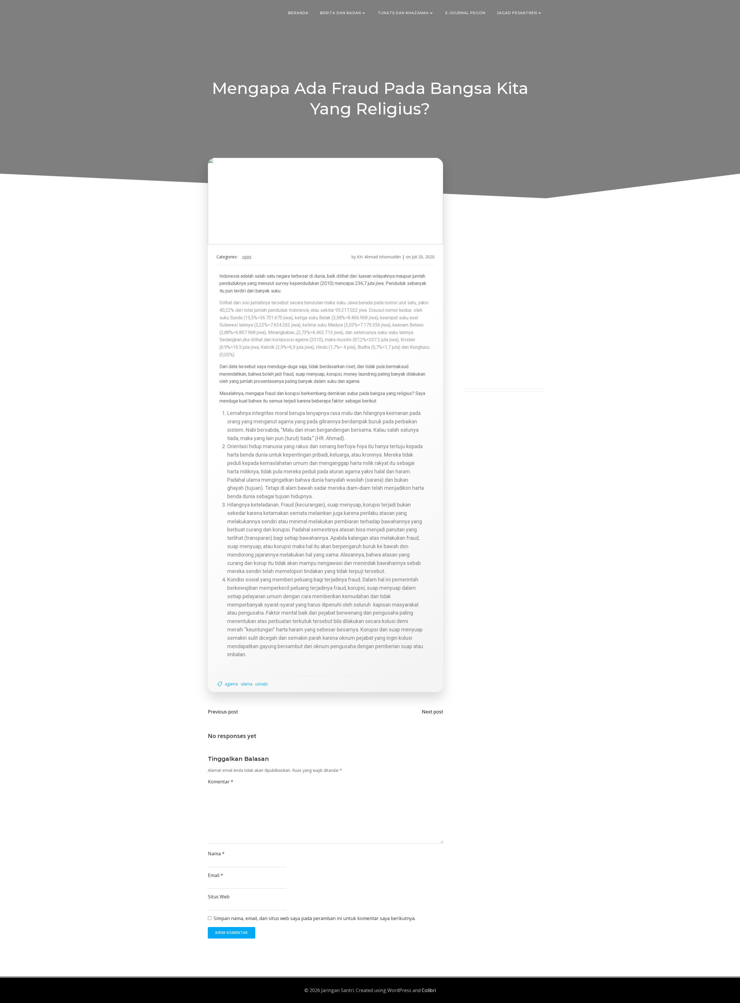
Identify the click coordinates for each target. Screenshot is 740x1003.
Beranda (298, 13)
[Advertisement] (503, 302)
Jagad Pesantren (517, 13)
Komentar (220, 781)
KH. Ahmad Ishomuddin (379, 256)
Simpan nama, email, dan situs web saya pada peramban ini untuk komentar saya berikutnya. (314, 918)
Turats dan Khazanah (403, 13)
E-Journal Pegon (465, 13)
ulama (246, 684)
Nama (216, 853)
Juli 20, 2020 (423, 256)
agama (231, 684)
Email (215, 875)
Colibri (429, 990)
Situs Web (219, 896)
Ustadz (261, 684)
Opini (246, 256)
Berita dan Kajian (340, 13)
